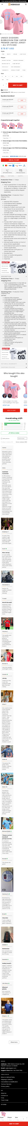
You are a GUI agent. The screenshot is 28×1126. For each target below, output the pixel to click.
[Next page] (27, 22)
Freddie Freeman (18, 60)
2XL (17, 76)
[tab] (0, 33)
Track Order (4, 1100)
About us (3, 1093)
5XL (7, 79)
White (9, 54)
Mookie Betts (6, 63)
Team (23, 70)
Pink (3, 54)
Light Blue (23, 54)
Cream (15, 54)
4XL (3, 79)
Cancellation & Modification (9, 1082)
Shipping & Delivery (7, 1079)
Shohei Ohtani (6, 60)
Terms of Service (6, 1084)
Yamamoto (5, 70)
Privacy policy (5, 1086)
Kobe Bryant (16, 63)
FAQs (2, 1098)
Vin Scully (5, 67)
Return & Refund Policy (8, 1077)
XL (12, 76)
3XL (21, 76)
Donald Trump (15, 70)
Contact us (4, 1095)
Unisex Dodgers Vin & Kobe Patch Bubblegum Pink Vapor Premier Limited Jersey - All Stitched (11, 402)
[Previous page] (1, 22)
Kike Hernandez (15, 67)
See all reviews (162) (14, 420)
